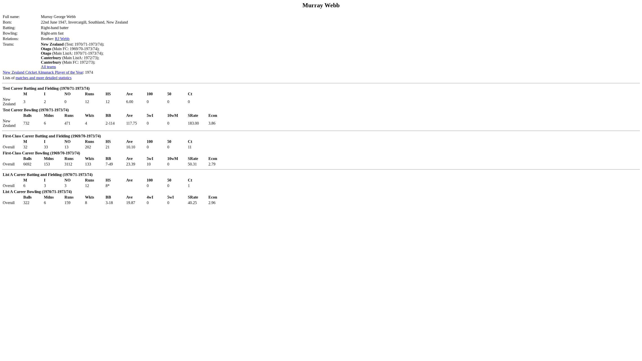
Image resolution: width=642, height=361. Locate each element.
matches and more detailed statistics (43, 78)
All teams (48, 67)
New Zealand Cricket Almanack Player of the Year (43, 72)
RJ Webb (62, 39)
